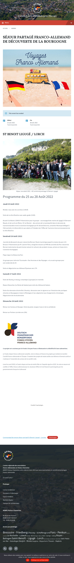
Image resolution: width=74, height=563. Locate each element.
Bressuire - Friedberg (15, 532)
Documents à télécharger (10, 493)
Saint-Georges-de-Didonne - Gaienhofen (52, 538)
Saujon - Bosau (25, 541)
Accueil (5, 28)
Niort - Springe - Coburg (49, 536)
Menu (7, 23)
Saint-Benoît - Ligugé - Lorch (28, 538)
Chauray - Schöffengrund (39, 532)
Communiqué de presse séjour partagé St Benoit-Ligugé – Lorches (24, 437)
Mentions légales (8, 500)
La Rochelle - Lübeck (16, 535)
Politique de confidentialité (11, 503)
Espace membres (8, 497)
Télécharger (53, 437)
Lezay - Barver (31, 536)
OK (28, 560)
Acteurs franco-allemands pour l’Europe (37, 16)
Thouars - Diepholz (55, 541)
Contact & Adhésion (9, 490)
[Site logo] (37, 13)
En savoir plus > (8, 478)
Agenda (13, 28)
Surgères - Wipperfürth (40, 541)
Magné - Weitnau (38, 535)
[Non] (72, 558)
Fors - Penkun (58, 532)
